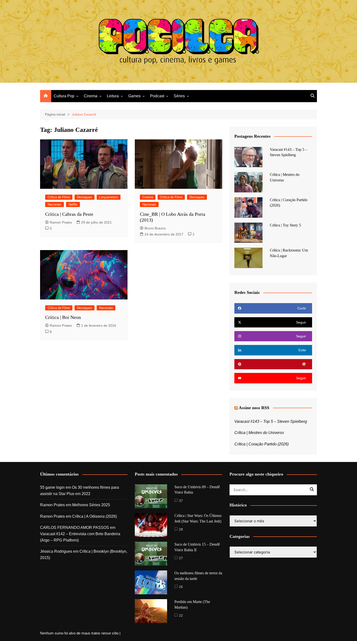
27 (181, 558)
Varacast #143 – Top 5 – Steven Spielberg (270, 421)
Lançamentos (108, 197)
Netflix (72, 204)
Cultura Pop (64, 96)
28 (181, 529)
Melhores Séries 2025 (91, 505)
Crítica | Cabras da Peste (69, 214)
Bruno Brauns (155, 228)
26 (181, 587)
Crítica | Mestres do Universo (259, 433)
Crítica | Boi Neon (63, 317)
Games (134, 96)
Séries (179, 96)
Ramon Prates (61, 222)
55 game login (52, 487)
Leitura (113, 96)
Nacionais (54, 204)
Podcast (157, 96)
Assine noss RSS (254, 407)
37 (181, 501)
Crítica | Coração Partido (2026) (261, 444)
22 (181, 615)
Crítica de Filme (59, 197)
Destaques (84, 197)
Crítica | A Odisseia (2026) (94, 516)
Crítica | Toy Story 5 (285, 225)
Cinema (90, 96)
